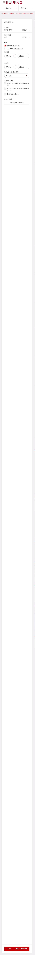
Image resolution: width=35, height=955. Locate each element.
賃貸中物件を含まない (13, 94)
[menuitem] (10, 8)
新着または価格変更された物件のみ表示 (18, 84)
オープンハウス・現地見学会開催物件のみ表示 (18, 90)
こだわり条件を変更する (17, 102)
